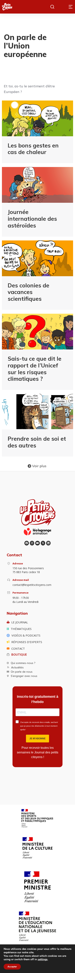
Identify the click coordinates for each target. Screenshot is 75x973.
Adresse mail (20, 580)
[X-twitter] (43, 543)
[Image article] (37, 118)
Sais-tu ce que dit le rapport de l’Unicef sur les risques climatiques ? (34, 368)
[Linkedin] (48, 543)
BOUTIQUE (19, 654)
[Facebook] (26, 543)
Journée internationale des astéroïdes (32, 218)
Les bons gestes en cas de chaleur (33, 149)
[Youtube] (37, 543)
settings (43, 959)
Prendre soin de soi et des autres (37, 442)
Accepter (12, 966)
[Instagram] (32, 543)
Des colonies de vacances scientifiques (28, 292)
